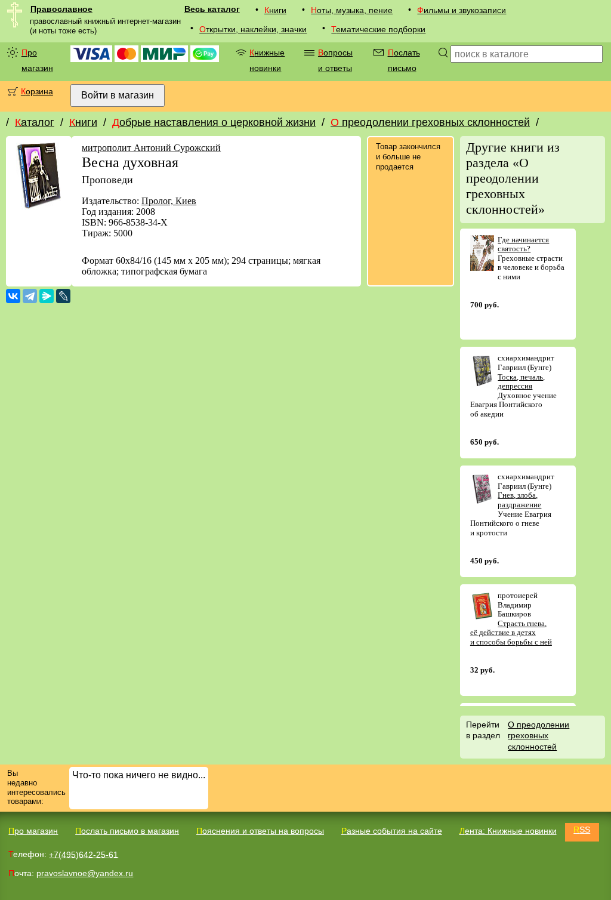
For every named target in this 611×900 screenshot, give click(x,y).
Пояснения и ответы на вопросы (260, 831)
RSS (581, 829)
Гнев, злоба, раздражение (519, 500)
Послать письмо (404, 60)
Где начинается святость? (523, 244)
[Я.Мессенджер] (46, 296)
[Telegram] (30, 296)
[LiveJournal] (63, 296)
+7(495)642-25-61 (83, 854)
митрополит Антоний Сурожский (151, 148)
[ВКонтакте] (13, 296)
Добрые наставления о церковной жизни (214, 122)
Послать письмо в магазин (127, 831)
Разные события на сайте (391, 831)
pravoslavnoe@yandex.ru (84, 873)
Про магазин (37, 60)
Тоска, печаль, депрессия (521, 381)
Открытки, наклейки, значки (253, 29)
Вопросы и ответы (335, 60)
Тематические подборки (378, 29)
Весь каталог (212, 9)
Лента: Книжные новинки (508, 831)
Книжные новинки (267, 60)
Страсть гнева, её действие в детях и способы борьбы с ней (511, 632)
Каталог (34, 122)
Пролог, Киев (168, 201)
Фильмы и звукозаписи (461, 10)
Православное (61, 9)
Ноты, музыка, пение (352, 10)
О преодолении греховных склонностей (430, 122)
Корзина (37, 91)
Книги (275, 10)
